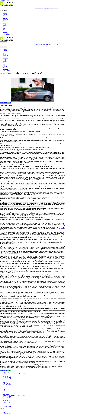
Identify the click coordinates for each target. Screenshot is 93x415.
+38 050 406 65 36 (7, 378)
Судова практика (5, 25)
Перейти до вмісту (4, 0)
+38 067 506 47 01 (7, 376)
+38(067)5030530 (39, 8)
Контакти (5, 32)
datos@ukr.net (55, 8)
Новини (5, 26)
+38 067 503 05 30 (7, 375)
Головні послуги (5, 15)
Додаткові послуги (5, 20)
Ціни (4, 28)
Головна (5, 13)
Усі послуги (5, 17)
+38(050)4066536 (48, 8)
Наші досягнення (5, 30)
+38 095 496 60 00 (7, 377)
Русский (8, 34)
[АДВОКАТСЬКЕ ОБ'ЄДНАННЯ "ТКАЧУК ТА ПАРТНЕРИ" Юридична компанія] (7, 5)
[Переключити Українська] (23, 69)
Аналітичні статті (5, 22)
